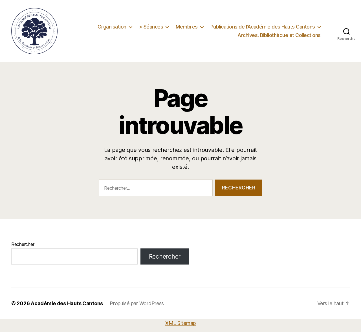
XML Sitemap (180, 323)
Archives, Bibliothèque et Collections (279, 35)
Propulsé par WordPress (137, 303)
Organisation (112, 27)
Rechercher (22, 244)
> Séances (151, 27)
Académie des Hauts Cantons (67, 303)
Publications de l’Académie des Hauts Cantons (262, 27)
